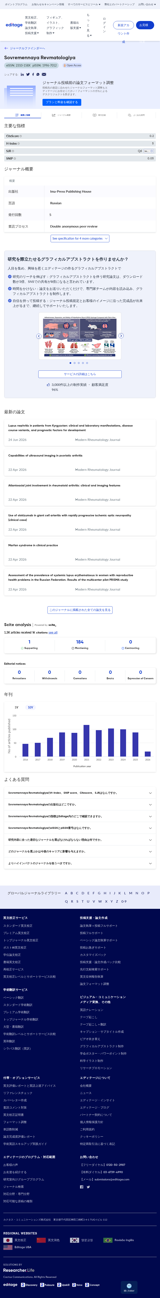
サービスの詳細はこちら (80, 374)
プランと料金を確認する (62, 102)
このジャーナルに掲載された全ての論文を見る (80, 610)
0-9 (123, 901)
